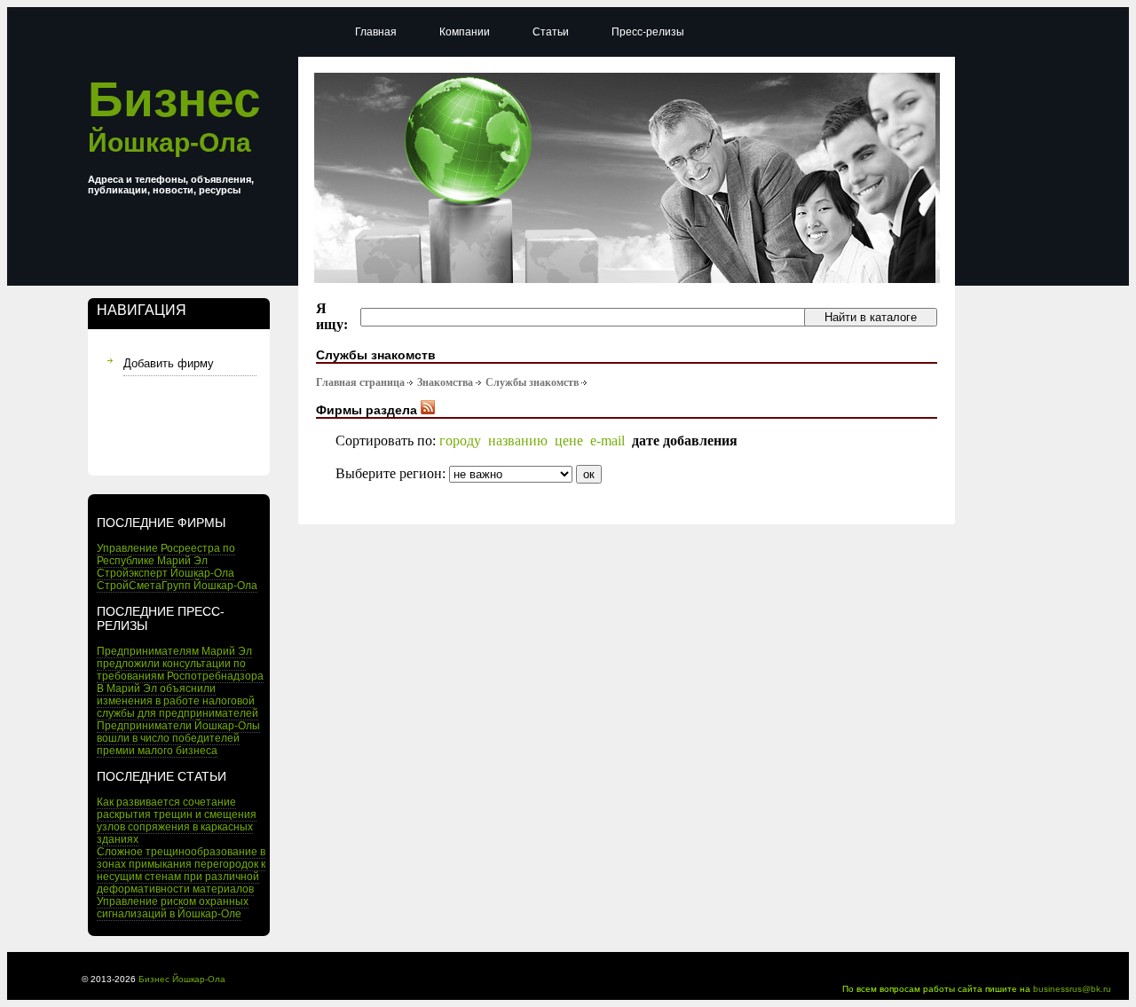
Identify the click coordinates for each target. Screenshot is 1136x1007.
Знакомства (445, 382)
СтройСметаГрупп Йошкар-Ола (177, 585)
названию (518, 440)
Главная (376, 32)
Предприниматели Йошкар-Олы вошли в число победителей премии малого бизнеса (178, 738)
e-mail (607, 440)
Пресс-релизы (647, 32)
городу (460, 440)
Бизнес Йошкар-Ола (181, 979)
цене (569, 440)
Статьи (550, 32)
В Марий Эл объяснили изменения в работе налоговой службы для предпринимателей (177, 701)
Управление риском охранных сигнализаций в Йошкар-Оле (172, 907)
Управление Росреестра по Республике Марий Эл (166, 554)
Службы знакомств (532, 382)
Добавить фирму (168, 363)
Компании (464, 32)
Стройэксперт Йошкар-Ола (165, 573)
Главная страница (360, 382)
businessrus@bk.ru (1072, 989)
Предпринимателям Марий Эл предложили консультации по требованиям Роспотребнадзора (180, 663)
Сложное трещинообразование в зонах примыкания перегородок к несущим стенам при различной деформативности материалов (181, 870)
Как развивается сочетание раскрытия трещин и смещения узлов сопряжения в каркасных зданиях (176, 821)
